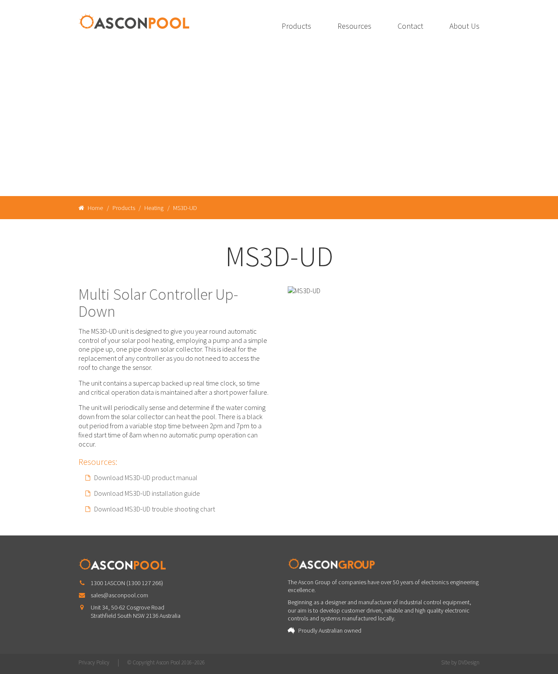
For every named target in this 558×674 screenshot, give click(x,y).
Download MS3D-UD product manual (145, 477)
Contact (410, 26)
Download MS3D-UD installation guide (147, 493)
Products (296, 26)
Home (94, 208)
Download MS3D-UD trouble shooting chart (154, 509)
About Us (464, 26)
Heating (153, 208)
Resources (354, 26)
